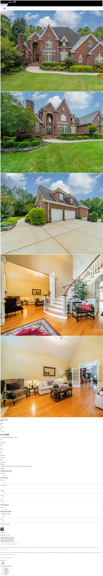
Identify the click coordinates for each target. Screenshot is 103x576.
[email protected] (29, 466)
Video (6, 420)
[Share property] (6, 418)
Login (2, 5)
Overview (5, 7)
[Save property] (4, 418)
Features (4, 8)
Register (5, 5)
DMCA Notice (2, 560)
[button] (51, 51)
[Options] (1, 418)
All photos (2, 420)
